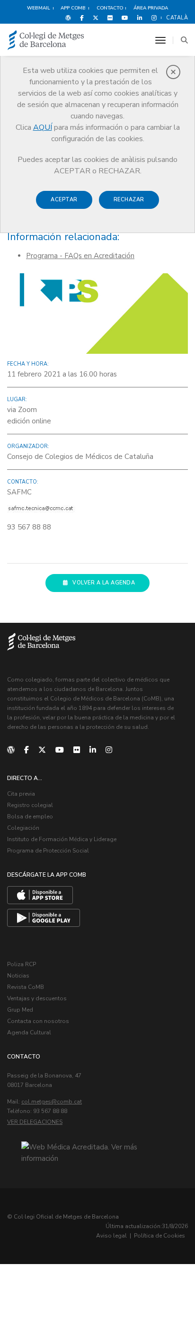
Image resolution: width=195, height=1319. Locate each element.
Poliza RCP (21, 964)
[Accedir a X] (95, 17)
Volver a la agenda (103, 582)
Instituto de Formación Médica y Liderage (61, 839)
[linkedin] (92, 750)
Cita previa (21, 794)
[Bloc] (68, 17)
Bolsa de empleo (30, 816)
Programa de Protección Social (48, 850)
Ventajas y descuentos (37, 998)
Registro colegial (30, 805)
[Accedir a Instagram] (152, 17)
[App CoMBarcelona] (40, 895)
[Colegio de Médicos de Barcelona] (46, 40)
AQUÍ (42, 127)
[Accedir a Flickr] (110, 17)
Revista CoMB (25, 987)
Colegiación (23, 828)
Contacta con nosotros (38, 1021)
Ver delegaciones (34, 1122)
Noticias (18, 975)
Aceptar (64, 199)
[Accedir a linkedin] (139, 17)
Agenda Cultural (29, 1032)
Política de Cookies (159, 1235)
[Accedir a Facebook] (82, 17)
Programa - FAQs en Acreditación (80, 255)
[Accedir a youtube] (125, 17)
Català (177, 17)
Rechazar (129, 199)
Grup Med (20, 1010)
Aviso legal (111, 1235)
